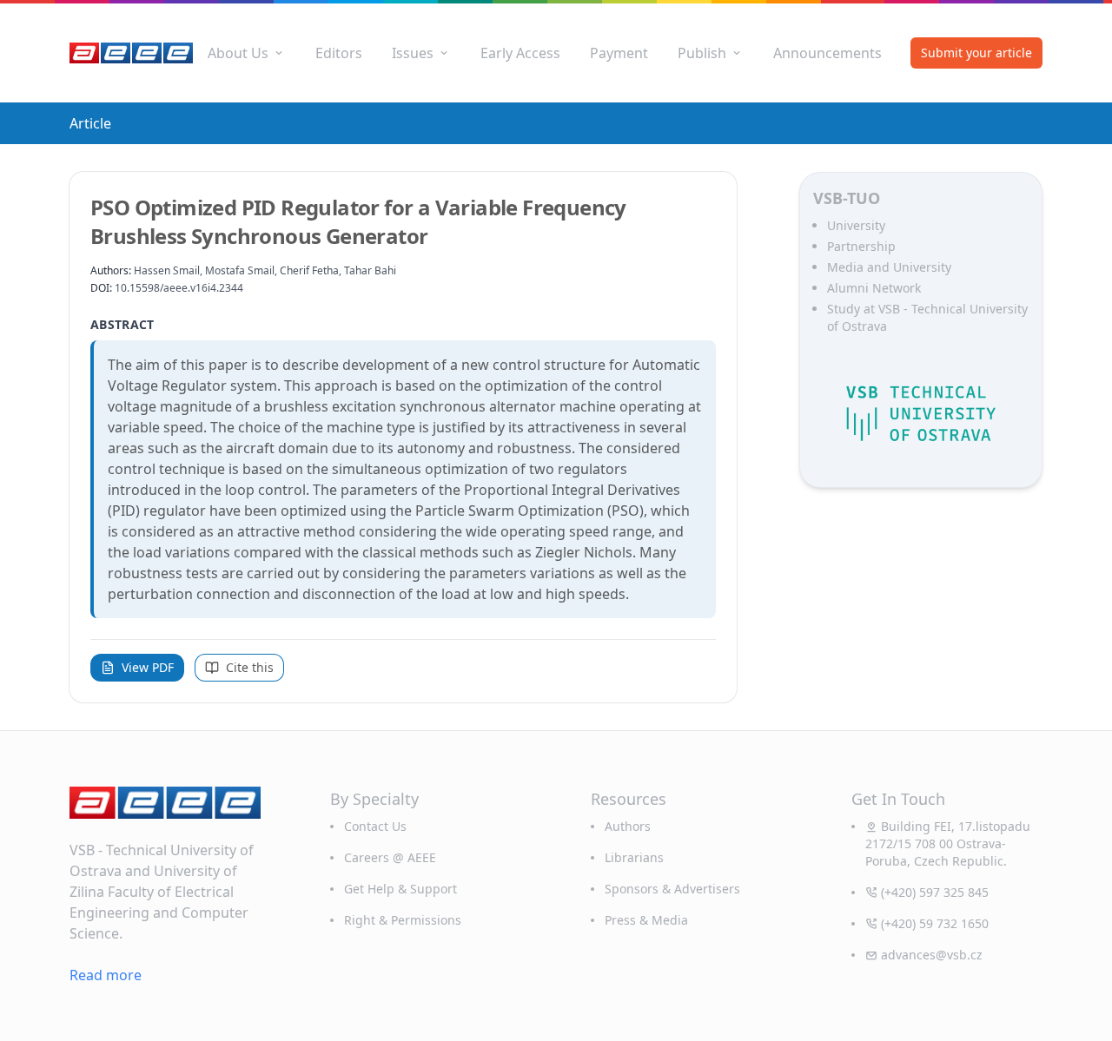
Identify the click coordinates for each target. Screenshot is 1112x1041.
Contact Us (375, 826)
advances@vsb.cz (932, 954)
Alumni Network (874, 288)
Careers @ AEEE (390, 857)
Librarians (634, 857)
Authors (628, 826)
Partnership (861, 246)
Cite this (250, 667)
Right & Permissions (402, 920)
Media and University (889, 267)
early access (520, 53)
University (856, 225)
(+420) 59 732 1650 (935, 923)
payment (619, 53)
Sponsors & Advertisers (672, 888)
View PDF (148, 667)
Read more (106, 975)
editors (338, 53)
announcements (827, 53)
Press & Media (646, 920)
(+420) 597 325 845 (935, 892)
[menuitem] (247, 53)
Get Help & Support (400, 888)
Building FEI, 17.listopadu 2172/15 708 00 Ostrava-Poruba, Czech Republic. (947, 843)
